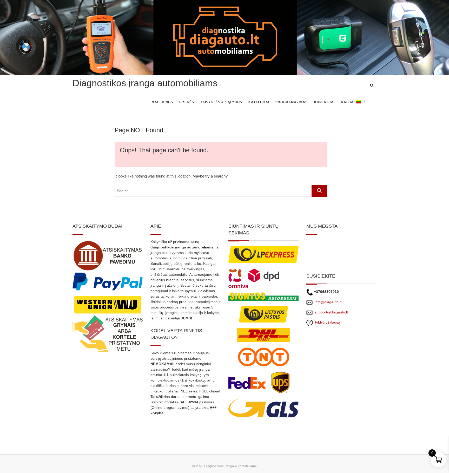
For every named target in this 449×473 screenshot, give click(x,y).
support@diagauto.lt (331, 312)
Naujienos (162, 102)
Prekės (186, 102)
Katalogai (258, 102)
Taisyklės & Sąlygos (221, 102)
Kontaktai (324, 102)
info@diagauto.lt (328, 302)
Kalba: (348, 102)
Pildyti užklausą (326, 322)
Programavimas (291, 102)
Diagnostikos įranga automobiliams (144, 83)
